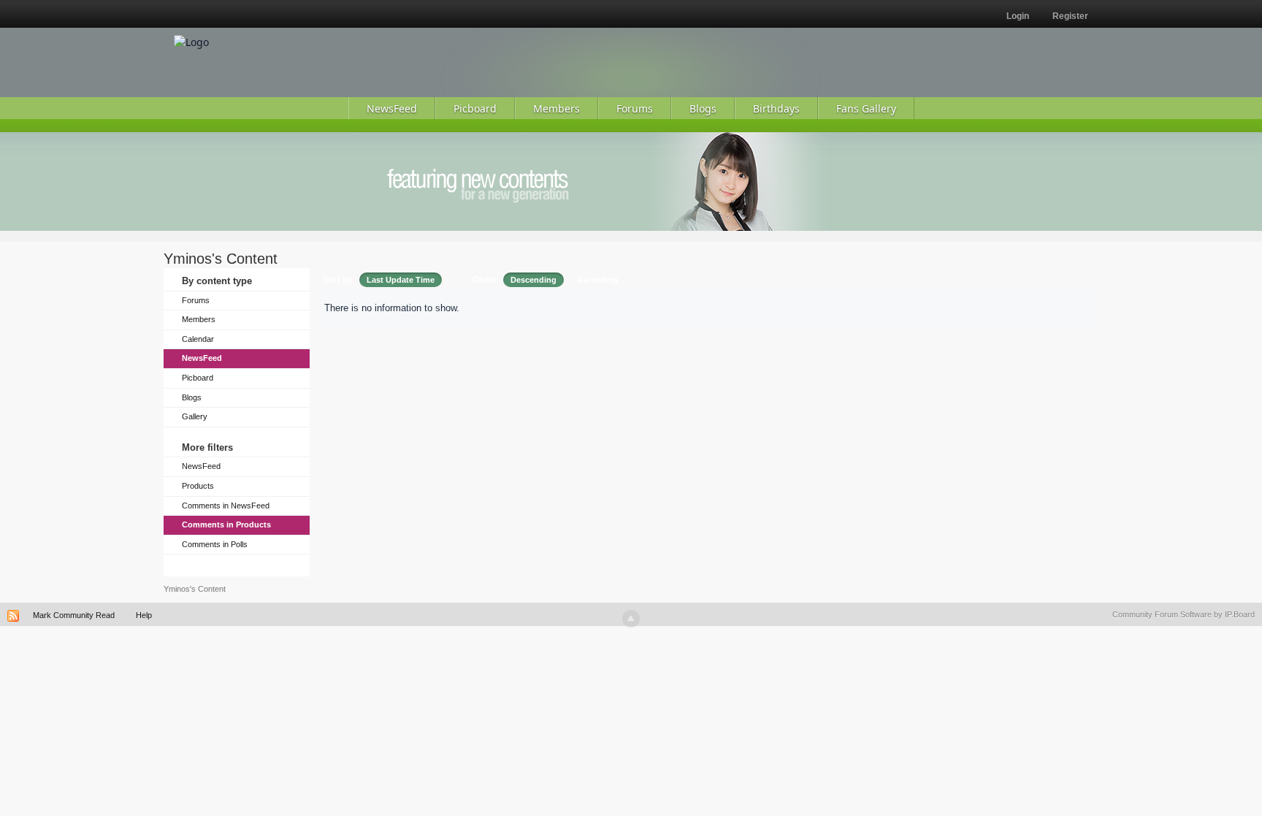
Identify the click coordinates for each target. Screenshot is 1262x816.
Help (144, 615)
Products (198, 485)
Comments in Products (226, 524)
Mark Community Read (74, 615)
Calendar (198, 339)
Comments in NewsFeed (225, 505)
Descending (533, 279)
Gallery (194, 416)
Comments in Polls (215, 544)
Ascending (598, 279)
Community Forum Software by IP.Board (1183, 614)
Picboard (197, 377)
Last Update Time (401, 279)
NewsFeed (202, 358)
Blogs (192, 397)
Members (198, 319)
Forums (196, 300)
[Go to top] (631, 619)
